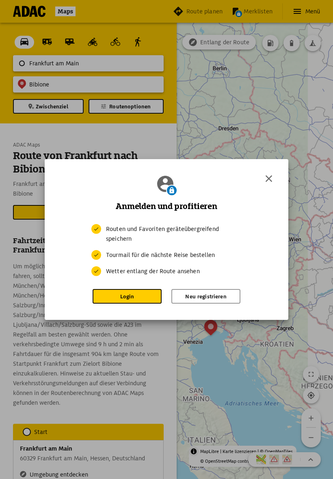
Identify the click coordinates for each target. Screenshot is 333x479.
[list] (166, 250)
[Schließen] (269, 178)
